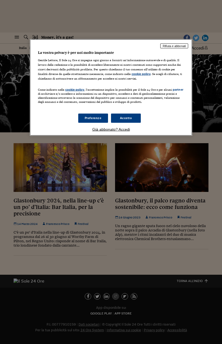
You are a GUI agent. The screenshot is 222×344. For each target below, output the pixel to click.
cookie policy (141, 74)
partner (178, 89)
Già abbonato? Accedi (111, 129)
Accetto (126, 117)
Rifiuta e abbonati (174, 45)
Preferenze (93, 117)
